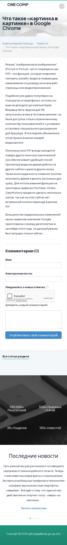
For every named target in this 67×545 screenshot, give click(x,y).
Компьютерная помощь (17, 43)
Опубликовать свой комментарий (33, 335)
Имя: (8, 259)
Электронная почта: (19, 273)
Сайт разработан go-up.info (44, 533)
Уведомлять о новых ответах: (25, 287)
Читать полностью (33, 508)
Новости (42, 43)
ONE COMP (17, 3)
